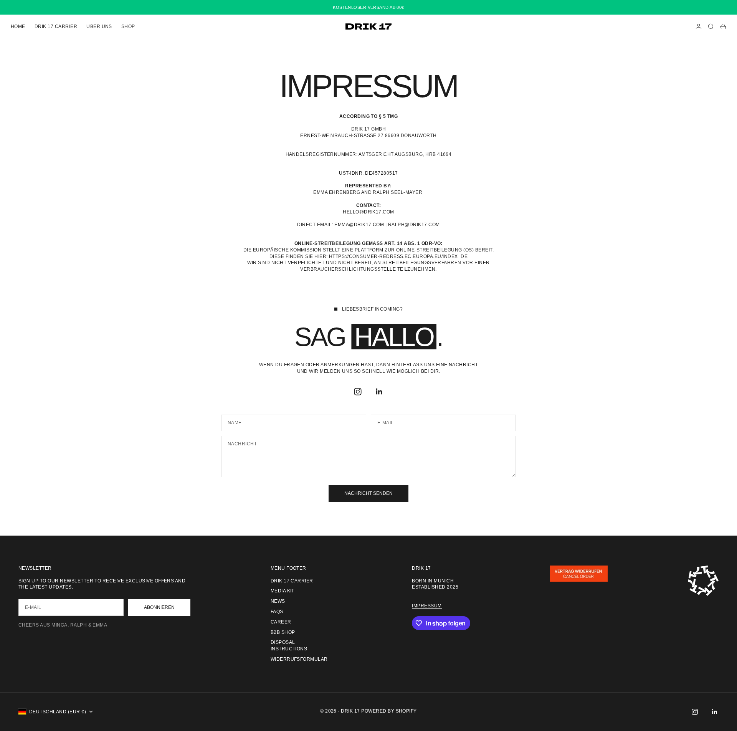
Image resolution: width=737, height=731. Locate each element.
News (278, 601)
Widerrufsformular (299, 659)
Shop (128, 26)
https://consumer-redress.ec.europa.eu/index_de (398, 256)
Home (18, 26)
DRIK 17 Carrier (56, 26)
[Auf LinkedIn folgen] (379, 391)
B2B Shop (283, 632)
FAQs (277, 611)
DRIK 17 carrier (292, 581)
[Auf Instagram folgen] (357, 391)
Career (281, 622)
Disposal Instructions (289, 646)
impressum (426, 606)
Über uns (99, 26)
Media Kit (282, 591)
